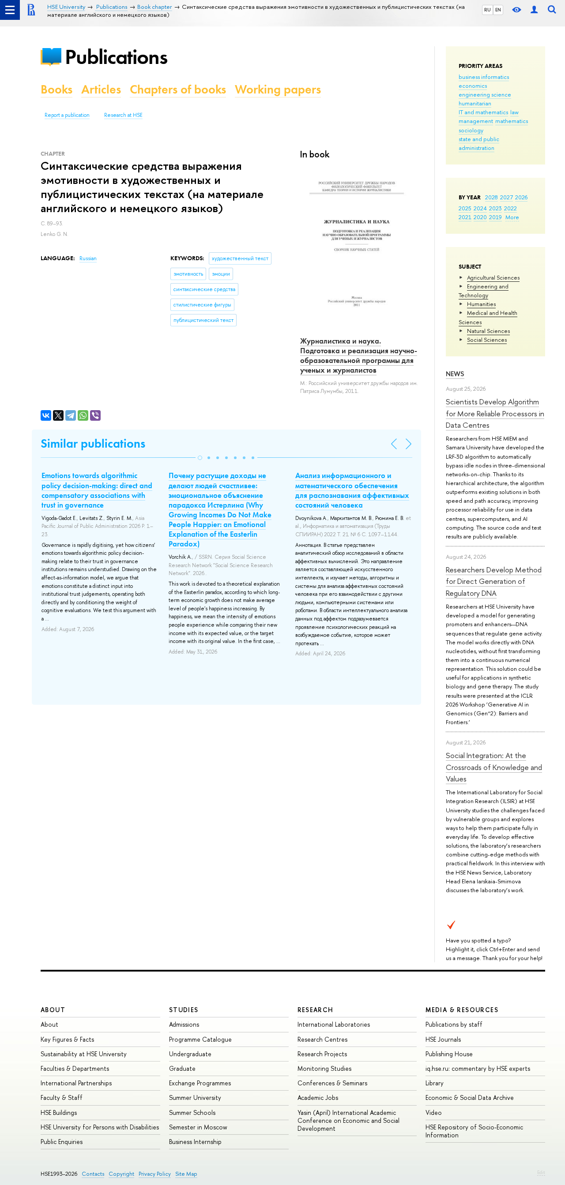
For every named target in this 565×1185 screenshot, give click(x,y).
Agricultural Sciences (493, 277)
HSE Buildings (59, 1112)
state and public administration (479, 143)
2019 (495, 217)
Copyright (121, 1174)
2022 (510, 208)
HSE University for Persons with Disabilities (100, 1127)
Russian (88, 258)
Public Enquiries (62, 1141)
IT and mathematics (483, 112)
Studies (184, 1010)
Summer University (195, 1097)
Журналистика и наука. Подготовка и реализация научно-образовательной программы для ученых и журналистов (358, 355)
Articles (101, 89)
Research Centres (322, 1039)
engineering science (485, 94)
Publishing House (449, 1054)
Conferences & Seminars (332, 1083)
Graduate (182, 1068)
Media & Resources (462, 1010)
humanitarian (475, 103)
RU (487, 10)
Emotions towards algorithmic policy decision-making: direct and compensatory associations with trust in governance (96, 490)
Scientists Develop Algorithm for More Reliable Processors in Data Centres (495, 413)
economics (473, 86)
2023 (495, 208)
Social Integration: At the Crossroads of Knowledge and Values (494, 767)
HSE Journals (443, 1039)
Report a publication (67, 115)
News (455, 373)
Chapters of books (178, 89)
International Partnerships (76, 1083)
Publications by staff (454, 1024)
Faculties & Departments (75, 1068)
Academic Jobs (318, 1097)
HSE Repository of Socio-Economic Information (474, 1131)
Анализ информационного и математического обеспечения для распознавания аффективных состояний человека (352, 490)
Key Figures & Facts (67, 1039)
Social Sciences (487, 340)
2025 (465, 208)
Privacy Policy (155, 1174)
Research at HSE (123, 115)
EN (498, 10)
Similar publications (93, 443)
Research (316, 1010)
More (512, 217)
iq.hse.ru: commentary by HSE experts (478, 1068)
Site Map (186, 1174)
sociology (471, 130)
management (476, 121)
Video (434, 1112)
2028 (491, 197)
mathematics (511, 121)
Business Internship (195, 1141)
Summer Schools (192, 1112)
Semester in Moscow (198, 1127)
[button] (200, 457)
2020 (480, 217)
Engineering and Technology (483, 290)
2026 (521, 197)
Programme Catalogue (200, 1039)
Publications (116, 56)
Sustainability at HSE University (84, 1054)
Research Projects (322, 1054)
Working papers (278, 89)
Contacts (93, 1174)
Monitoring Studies (324, 1068)
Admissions (184, 1024)
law (514, 112)
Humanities (481, 304)
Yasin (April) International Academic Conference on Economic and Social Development (348, 1120)
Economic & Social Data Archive (470, 1097)
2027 (506, 197)
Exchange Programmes (200, 1083)
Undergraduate (190, 1054)
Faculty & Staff (62, 1097)
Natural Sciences (488, 331)
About (53, 1010)
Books (56, 89)
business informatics (484, 77)
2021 (465, 217)
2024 (480, 208)
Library (435, 1083)
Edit (541, 1172)
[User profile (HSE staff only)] (534, 10)
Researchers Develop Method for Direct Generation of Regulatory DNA (494, 581)
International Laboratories (334, 1024)
